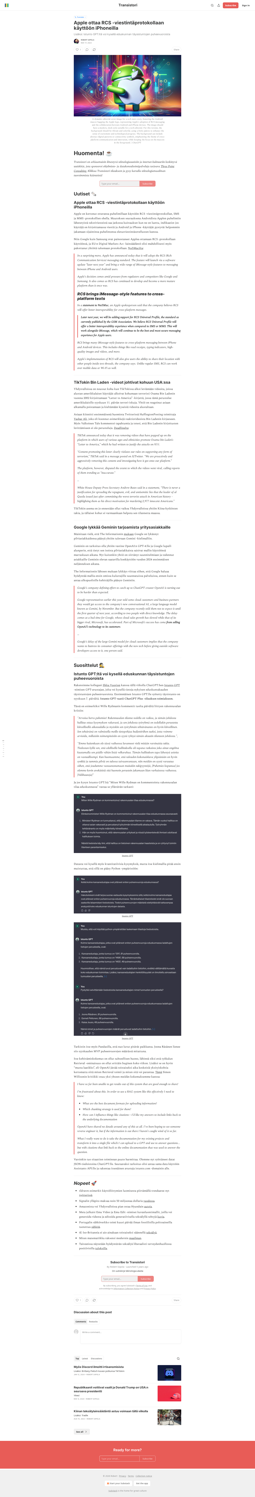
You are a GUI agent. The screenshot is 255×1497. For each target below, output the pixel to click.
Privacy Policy (150, 1288)
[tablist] (86, 1322)
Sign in (246, 5)
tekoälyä (151, 1232)
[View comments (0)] (87, 50)
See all (79, 1431)
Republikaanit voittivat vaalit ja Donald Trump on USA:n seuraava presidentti (111, 1389)
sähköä (95, 1227)
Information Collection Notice (127, 1288)
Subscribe (230, 5)
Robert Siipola (87, 40)
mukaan (129, 534)
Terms (131, 1476)
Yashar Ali (80, 419)
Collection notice (144, 1476)
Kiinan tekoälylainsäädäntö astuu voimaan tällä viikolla (111, 1411)
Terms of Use (141, 1285)
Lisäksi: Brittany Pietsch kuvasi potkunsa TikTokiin (99, 1371)
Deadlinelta (121, 428)
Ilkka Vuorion (111, 685)
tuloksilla (101, 1248)
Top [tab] (77, 1358)
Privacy (122, 1476)
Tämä (158, 1072)
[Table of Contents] (3, 748)
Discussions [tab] (96, 1358)
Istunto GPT (172, 685)
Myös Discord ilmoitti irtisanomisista (99, 1367)
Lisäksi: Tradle (81, 1415)
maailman (135, 1238)
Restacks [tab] (93, 1321)
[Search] (212, 5)
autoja (148, 1206)
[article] (127, 1373)
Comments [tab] (81, 1321)
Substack (112, 1490)
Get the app (142, 1483)
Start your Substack (120, 1483)
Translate (80, 17)
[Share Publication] (219, 5)
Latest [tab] (85, 1358)
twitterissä (85, 1195)
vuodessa (149, 1201)
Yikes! (77, 1395)
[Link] (69, 153)
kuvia (160, 1217)
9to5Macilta (135, 248)
